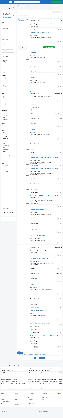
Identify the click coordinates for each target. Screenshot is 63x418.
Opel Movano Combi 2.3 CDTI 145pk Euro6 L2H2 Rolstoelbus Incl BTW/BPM (44, 142)
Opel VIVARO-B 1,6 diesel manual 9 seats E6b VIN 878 (40, 323)
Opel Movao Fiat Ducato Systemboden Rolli (38, 209)
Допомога (2, 397)
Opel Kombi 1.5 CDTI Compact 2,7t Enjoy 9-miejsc (39, 258)
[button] (58, 29)
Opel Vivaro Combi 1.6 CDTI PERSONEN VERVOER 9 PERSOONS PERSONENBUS (45, 18)
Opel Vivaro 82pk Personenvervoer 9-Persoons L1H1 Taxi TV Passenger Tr (44, 335)
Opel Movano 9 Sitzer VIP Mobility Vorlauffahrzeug (9, 381)
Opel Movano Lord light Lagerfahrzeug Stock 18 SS (39, 32)
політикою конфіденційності (33, 354)
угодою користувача (42, 354)
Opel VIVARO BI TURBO (34, 297)
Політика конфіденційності (19, 397)
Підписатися (20, 353)
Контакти (2, 399)
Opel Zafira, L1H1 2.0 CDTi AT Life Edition (38, 235)
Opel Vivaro (32, 65)
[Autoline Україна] (4, 1)
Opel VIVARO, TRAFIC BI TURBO (36, 245)
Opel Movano (32, 91)
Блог (15, 402)
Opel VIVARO (32, 77)
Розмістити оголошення (49, 47)
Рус (3, 403)
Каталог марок (17, 404)
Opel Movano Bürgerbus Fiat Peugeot (37, 310)
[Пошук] (14, 1)
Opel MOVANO (33, 52)
